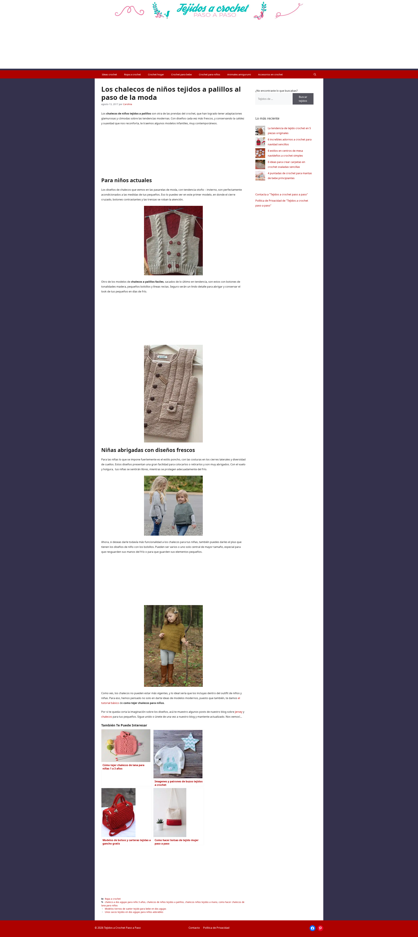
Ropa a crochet (132, 74)
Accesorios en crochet (270, 74)
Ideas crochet (109, 74)
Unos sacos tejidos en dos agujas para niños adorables (134, 912)
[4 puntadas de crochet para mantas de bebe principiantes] (260, 176)
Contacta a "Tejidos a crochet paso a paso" (281, 194)
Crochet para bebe (181, 74)
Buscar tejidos (303, 99)
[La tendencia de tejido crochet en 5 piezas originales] (260, 131)
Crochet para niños (209, 74)
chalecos (106, 716)
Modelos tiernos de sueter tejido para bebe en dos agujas (135, 908)
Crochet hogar (156, 74)
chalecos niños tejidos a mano (201, 902)
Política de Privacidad (216, 927)
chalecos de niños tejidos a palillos (165, 902)
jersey (238, 712)
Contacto (194, 927)
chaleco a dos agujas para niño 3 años (125, 902)
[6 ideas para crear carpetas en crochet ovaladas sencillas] (260, 165)
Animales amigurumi (239, 74)
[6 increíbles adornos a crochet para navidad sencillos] (260, 142)
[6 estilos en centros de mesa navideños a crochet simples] (260, 154)
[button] (315, 74)
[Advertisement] (209, 46)
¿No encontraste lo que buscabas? (276, 90)
